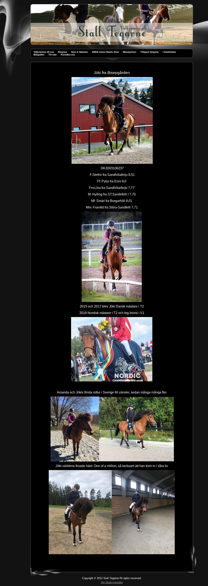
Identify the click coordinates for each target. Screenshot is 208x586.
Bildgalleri (39, 54)
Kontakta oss (68, 54)
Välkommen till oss (44, 52)
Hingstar (62, 52)
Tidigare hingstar (149, 52)
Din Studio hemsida (112, 582)
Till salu (52, 54)
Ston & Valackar (79, 52)
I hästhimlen (169, 52)
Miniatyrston (129, 52)
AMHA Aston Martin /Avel (105, 52)
